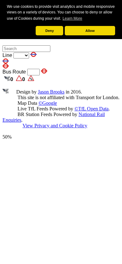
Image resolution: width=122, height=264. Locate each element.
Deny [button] (49, 31)
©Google (47, 103)
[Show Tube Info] (6, 61)
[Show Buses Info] (6, 66)
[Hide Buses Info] (44, 71)
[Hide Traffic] (31, 79)
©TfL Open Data (91, 108)
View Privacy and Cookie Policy (55, 125)
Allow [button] (90, 31)
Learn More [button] (72, 18)
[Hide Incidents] (19, 79)
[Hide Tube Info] (33, 55)
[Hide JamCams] (7, 79)
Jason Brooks (51, 91)
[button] (20, 31)
